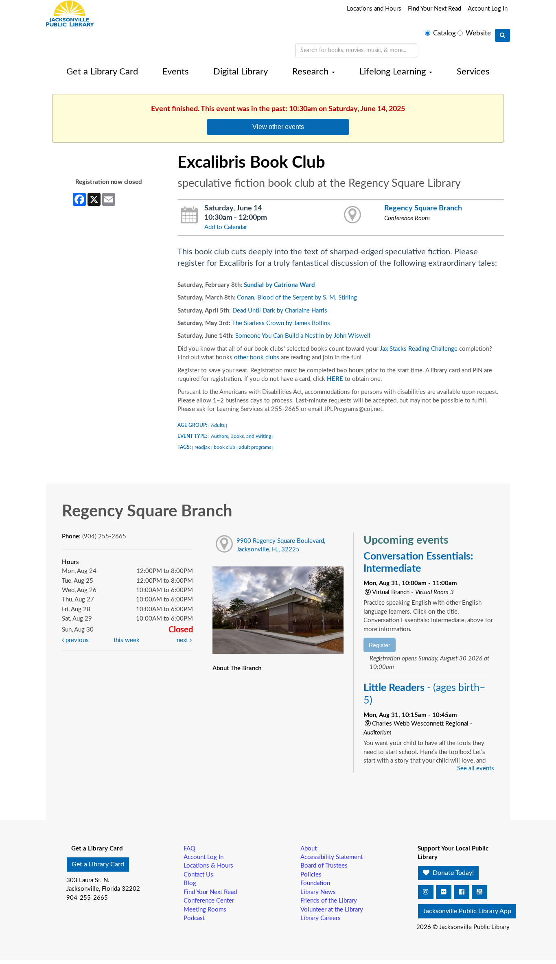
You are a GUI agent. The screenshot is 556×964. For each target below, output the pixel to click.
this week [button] (127, 640)
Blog (190, 883)
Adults (218, 425)
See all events (475, 768)
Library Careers (320, 918)
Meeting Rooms (205, 910)
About (308, 849)
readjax (202, 447)
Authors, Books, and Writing (241, 436)
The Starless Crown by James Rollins (281, 323)
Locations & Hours (208, 866)
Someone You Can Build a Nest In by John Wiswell (302, 336)
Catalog (444, 33)
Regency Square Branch (423, 208)
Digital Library (240, 71)
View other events (278, 126)
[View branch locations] (353, 215)
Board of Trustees (324, 866)
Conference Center (209, 901)
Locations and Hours (374, 9)
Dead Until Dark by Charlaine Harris (279, 311)
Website (478, 33)
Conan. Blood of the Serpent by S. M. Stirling (297, 298)
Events (175, 71)
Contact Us (198, 875)
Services (473, 71)
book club (224, 447)
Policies (311, 875)
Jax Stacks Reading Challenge (418, 349)
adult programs (255, 447)
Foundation (315, 883)
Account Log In (488, 9)
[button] (426, 892)
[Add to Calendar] (189, 215)
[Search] (502, 35)
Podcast (194, 918)
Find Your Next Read (434, 9)
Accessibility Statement (331, 857)
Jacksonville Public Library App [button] (467, 911)
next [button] (183, 640)
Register (379, 645)
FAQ (189, 849)
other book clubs (256, 357)
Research (311, 71)
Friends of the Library (328, 901)
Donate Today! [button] (452, 873)
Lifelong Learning (393, 71)
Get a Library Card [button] (98, 864)
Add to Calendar (225, 227)
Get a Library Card (102, 71)
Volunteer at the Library (331, 910)
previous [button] (76, 640)
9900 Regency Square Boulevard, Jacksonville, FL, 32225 (280, 545)
